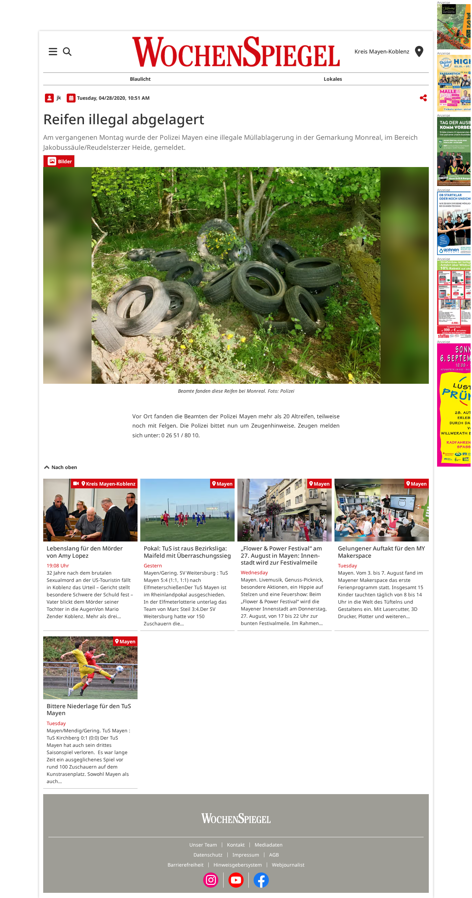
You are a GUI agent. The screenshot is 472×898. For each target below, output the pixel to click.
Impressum (246, 854)
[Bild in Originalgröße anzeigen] (236, 275)
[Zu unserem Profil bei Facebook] (261, 879)
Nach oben (63, 467)
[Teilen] (423, 98)
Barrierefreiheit (186, 864)
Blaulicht (140, 79)
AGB (274, 854)
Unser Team (203, 844)
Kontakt (236, 844)
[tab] (59, 161)
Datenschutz (208, 854)
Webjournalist (288, 864)
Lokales (333, 79)
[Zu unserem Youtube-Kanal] (236, 879)
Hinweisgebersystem (238, 864)
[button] (53, 51)
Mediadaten (269, 844)
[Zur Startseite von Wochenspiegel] (236, 51)
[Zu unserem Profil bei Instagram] (210, 879)
